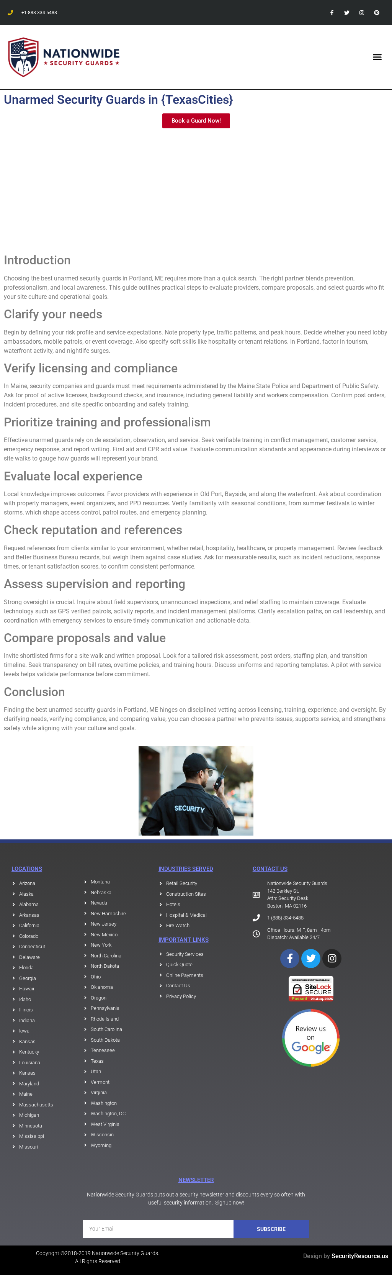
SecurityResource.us (360, 1256)
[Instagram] (361, 12)
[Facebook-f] (331, 12)
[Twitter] (346, 12)
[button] (377, 57)
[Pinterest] (376, 12)
